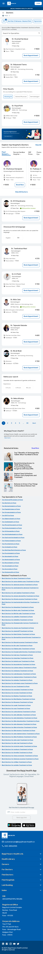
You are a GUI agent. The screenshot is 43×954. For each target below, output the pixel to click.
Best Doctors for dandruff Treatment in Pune (17, 631)
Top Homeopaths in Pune (10, 572)
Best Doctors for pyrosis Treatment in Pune (17, 692)
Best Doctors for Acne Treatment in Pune (16, 578)
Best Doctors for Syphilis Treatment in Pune (17, 752)
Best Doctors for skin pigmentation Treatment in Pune (21, 733)
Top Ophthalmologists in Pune (12, 534)
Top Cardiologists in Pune (10, 522)
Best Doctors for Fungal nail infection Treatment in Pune (21, 652)
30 (27, 423)
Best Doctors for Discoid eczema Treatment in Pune (20, 642)
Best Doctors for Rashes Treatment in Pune (17, 696)
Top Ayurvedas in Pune (9, 569)
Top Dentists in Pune (9, 503)
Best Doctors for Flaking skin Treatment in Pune (18, 648)
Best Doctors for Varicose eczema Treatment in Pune (20, 759)
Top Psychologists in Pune (11, 553)
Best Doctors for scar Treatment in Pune (16, 708)
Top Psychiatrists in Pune (10, 544)
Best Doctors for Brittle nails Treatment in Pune (18, 613)
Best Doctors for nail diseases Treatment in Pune (19, 674)
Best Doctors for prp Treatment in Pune (15, 686)
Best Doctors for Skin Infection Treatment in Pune (19, 727)
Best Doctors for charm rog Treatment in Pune (18, 628)
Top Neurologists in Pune (10, 562)
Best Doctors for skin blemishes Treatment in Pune (19, 718)
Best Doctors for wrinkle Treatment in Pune (17, 765)
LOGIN (38, 3)
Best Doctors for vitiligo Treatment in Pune (17, 762)
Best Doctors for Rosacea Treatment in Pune (17, 702)
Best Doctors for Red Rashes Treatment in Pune (18, 699)
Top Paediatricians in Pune (11, 509)
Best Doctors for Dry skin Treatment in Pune (17, 645)
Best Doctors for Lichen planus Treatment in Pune (19, 667)
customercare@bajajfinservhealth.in (20, 842)
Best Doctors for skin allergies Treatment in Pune (19, 715)
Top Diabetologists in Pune (11, 518)
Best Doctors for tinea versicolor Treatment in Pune (20, 755)
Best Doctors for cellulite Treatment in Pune (17, 616)
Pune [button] (6, 15)
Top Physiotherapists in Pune (12, 525)
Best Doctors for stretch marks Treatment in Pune (19, 746)
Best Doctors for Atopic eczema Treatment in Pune (19, 599)
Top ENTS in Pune (8, 515)
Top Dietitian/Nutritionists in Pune (14, 550)
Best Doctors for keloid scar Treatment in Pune (18, 661)
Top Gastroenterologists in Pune (13, 537)
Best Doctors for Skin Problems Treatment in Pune (19, 737)
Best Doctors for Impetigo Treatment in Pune (17, 658)
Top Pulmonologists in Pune (11, 540)
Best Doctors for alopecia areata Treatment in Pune (20, 584)
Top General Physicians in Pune (12, 499)
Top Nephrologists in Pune (11, 559)
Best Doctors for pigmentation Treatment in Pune (19, 677)
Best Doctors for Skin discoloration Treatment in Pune (20, 721)
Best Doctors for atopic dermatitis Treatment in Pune (20, 596)
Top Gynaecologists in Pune (11, 512)
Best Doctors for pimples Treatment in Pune (17, 680)
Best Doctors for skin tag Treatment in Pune (17, 743)
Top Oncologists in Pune (10, 566)
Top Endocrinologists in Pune (12, 528)
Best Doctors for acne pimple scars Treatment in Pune (20, 581)
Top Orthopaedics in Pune (11, 531)
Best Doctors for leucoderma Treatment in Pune (18, 664)
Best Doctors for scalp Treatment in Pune (16, 705)
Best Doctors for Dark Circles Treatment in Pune (18, 634)
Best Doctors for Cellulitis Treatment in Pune (17, 620)
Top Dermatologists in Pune (11, 506)
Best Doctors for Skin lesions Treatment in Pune (18, 730)
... (23, 423)
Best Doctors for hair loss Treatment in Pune (17, 655)
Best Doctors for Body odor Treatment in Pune (18, 610)
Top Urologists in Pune (9, 547)
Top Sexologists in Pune (10, 556)
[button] (21, 853)
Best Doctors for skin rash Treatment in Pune (17, 740)
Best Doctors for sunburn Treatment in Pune (17, 749)
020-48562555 (11, 846)
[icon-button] (3, 12)
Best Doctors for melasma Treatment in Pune (17, 670)
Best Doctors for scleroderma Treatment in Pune (19, 711)
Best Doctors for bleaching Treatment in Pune (18, 607)
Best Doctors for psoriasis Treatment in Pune (17, 689)
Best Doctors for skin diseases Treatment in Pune (19, 724)
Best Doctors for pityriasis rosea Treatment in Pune (20, 683)
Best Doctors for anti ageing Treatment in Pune (18, 593)
